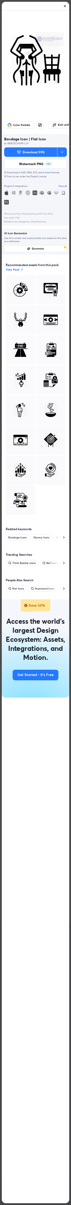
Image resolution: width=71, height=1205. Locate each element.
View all (62, 186)
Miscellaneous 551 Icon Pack (37, 213)
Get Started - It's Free (35, 675)
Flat (17, 217)
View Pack (13, 269)
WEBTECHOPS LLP (17, 143)
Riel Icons (18, 588)
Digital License (39, 176)
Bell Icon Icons (55, 563)
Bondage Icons (17, 537)
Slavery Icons (41, 537)
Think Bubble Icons (24, 563)
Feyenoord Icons (45, 588)
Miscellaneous (38, 221)
